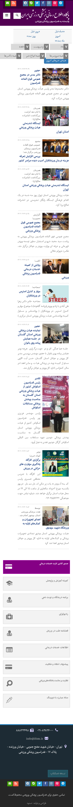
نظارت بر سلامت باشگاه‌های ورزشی (53, 681)
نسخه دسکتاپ (57, 773)
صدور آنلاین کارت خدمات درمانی (53, 564)
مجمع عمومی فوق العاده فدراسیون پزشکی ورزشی (30, 226)
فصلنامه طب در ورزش (57, 631)
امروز (57, 36)
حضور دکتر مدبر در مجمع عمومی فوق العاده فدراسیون (30, 76)
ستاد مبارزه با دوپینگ (57, 698)
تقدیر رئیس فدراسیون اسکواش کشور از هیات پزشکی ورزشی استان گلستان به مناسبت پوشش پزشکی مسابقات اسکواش (29, 393)
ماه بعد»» (59, 41)
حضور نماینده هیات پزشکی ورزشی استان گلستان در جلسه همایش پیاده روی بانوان (29, 334)
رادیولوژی (63, 614)
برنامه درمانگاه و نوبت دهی (55, 597)
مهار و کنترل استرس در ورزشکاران (29, 293)
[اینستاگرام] (49, 3)
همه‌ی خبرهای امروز (56, 60)
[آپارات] (55, 3)
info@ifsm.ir (34, 738)
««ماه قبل (59, 31)
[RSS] (13, 3)
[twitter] (37, 3)
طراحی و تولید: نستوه (36, 803)
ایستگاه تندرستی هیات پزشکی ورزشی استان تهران (46, 187)
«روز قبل (35, 31)
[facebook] (43, 3)
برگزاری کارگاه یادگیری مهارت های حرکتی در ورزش (29, 464)
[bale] (31, 3)
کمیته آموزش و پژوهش (57, 581)
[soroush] (25, 3)
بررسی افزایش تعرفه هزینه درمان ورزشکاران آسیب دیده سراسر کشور (43, 158)
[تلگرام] (60, 3)
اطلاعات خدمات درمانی (56, 648)
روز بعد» (31, 36)
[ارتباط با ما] (7, 3)
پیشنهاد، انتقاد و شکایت (56, 664)
